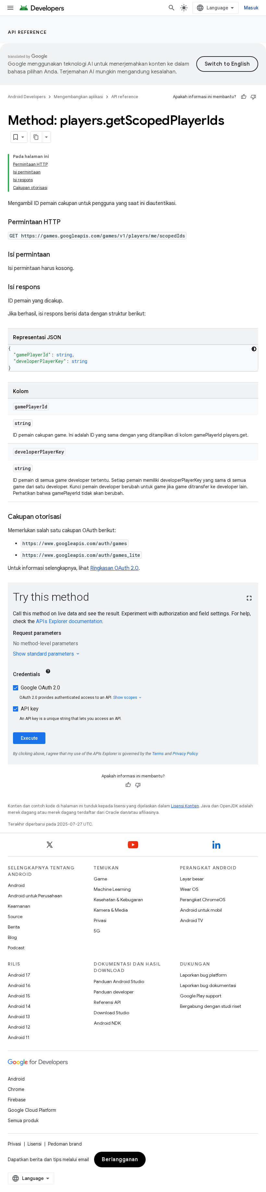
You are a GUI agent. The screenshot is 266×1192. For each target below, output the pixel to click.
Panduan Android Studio (119, 981)
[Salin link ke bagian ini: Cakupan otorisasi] (67, 517)
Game (100, 879)
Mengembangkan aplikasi (78, 96)
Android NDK (107, 1023)
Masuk (251, 8)
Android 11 (19, 1037)
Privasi (100, 920)
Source (15, 916)
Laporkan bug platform (203, 975)
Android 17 (19, 975)
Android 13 (19, 1016)
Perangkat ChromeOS (202, 900)
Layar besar (192, 879)
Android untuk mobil (201, 910)
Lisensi (35, 1144)
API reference (27, 32)
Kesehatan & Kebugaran (118, 900)
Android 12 (19, 1027)
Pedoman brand (65, 1144)
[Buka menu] (10, 8)
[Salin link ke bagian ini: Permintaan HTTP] (66, 222)
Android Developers (26, 96)
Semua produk (23, 1120)
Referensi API (107, 1002)
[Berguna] (243, 97)
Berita (14, 927)
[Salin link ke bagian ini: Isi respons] (46, 287)
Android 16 (19, 985)
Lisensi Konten (185, 806)
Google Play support (200, 996)
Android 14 (19, 1006)
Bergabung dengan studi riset (210, 1006)
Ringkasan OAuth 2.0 (114, 568)
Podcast (16, 948)
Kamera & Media (111, 910)
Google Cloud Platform (32, 1110)
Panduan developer (114, 992)
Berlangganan (120, 1159)
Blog (12, 937)
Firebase (17, 1100)
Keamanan (19, 906)
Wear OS (189, 889)
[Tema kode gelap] (254, 349)
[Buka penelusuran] (171, 8)
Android (16, 885)
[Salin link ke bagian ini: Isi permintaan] (56, 255)
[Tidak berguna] (253, 97)
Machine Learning (112, 889)
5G (97, 931)
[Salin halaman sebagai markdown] (36, 137)
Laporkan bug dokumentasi (208, 985)
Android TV (191, 920)
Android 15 (19, 996)
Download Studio (111, 1013)
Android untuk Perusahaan (35, 896)
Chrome (16, 1089)
